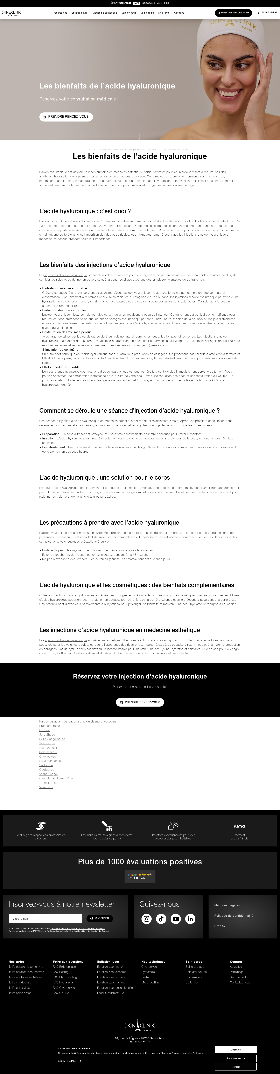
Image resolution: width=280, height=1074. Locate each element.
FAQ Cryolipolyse (64, 988)
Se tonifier (46, 765)
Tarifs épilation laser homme (26, 972)
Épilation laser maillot (110, 967)
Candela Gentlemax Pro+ (56, 778)
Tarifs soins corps (20, 993)
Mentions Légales (227, 905)
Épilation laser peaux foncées (115, 988)
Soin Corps (47, 743)
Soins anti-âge (195, 967)
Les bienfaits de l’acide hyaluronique (176, 150)
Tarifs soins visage (20, 988)
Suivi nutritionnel (50, 761)
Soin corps (194, 962)
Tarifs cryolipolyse (20, 982)
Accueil (92, 150)
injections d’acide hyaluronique (65, 275)
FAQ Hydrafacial (63, 982)
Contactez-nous (240, 982)
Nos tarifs (164, 13)
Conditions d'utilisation (87, 931)
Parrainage (237, 972)
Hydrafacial (148, 972)
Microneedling (150, 982)
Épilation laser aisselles (111, 972)
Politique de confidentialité (59, 931)
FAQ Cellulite (61, 993)
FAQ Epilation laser (65, 967)
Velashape (46, 787)
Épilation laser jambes (111, 977)
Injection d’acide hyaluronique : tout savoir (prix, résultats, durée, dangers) (128, 150)
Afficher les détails (67, 1061)
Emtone (44, 730)
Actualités (236, 967)
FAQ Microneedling (65, 977)
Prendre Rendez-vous (68, 117)
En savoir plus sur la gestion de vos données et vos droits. (78, 929)
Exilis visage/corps (52, 739)
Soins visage (128, 13)
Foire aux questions (68, 962)
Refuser (236, 1067)
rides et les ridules (109, 315)
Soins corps (147, 13)
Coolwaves (46, 770)
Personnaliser (234, 1058)
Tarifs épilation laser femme (26, 967)
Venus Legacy (48, 774)
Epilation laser (80, 13)
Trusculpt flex (48, 783)
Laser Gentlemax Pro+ (111, 993)
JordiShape (47, 735)
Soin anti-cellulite (196, 972)
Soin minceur (48, 752)
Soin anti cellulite (50, 748)
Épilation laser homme (111, 982)
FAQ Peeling (60, 972)
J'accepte (236, 1049)
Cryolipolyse (47, 756)
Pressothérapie (49, 726)
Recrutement (238, 977)
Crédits (219, 926)
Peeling (145, 977)
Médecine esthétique (105, 13)
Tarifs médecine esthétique (25, 977)
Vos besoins (60, 13)
